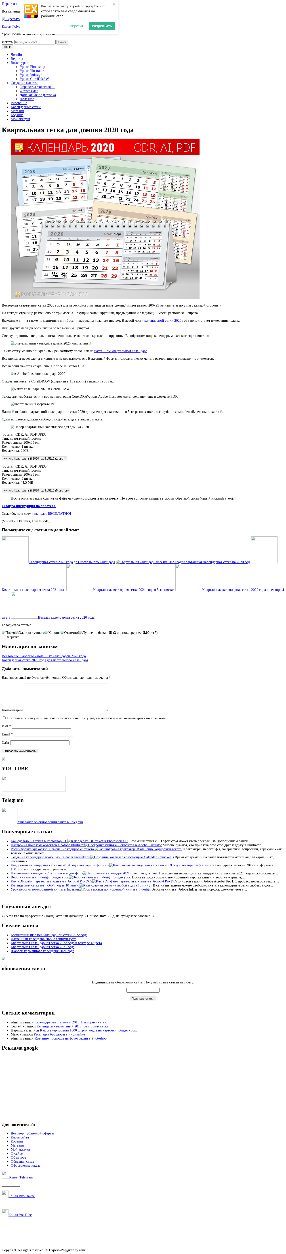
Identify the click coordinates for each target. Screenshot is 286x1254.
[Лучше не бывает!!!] (95, 633)
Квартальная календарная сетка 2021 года (42, 947)
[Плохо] (8, 633)
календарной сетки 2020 (162, 320)
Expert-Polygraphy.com (18, 26)
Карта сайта (20, 1137)
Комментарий (12, 710)
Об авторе (18, 1157)
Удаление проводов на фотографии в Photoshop (70, 1038)
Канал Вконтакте (21, 1196)
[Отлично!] (70, 633)
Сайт (5, 742)
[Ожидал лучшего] (30, 633)
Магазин (17, 111)
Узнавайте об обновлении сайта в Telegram (50, 822)
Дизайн (16, 55)
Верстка (17, 59)
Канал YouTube (20, 1215)
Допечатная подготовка (38, 95)
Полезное (27, 99)
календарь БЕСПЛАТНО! (51, 513)
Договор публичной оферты (32, 1133)
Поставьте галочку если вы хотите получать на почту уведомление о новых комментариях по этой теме (86, 718)
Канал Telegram (21, 1177)
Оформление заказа (25, 1165)
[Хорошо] (53, 633)
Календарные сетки (26, 107)
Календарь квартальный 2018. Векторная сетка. (70, 1022)
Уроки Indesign (31, 75)
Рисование (19, 103)
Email (7, 734)
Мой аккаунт (20, 119)
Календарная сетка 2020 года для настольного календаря (45, 660)
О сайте (17, 1153)
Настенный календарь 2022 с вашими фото (43, 939)
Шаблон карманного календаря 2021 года (42, 951)
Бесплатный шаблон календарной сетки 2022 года (49, 935)
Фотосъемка (29, 91)
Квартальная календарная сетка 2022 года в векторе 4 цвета (56, 943)
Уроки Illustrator (32, 71)
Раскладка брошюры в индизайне (59, 1034)
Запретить (76, 25)
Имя (6, 726)
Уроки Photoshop (32, 67)
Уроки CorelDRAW (34, 79)
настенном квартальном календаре (120, 351)
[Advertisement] (136, 1086)
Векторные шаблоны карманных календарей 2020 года (44, 656)
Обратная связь (22, 1161)
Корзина (17, 115)
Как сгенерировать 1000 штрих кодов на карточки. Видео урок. (88, 1030)
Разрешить (102, 25)
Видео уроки (20, 63)
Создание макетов (24, 83)
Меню (7, 46)
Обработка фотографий (37, 87)
